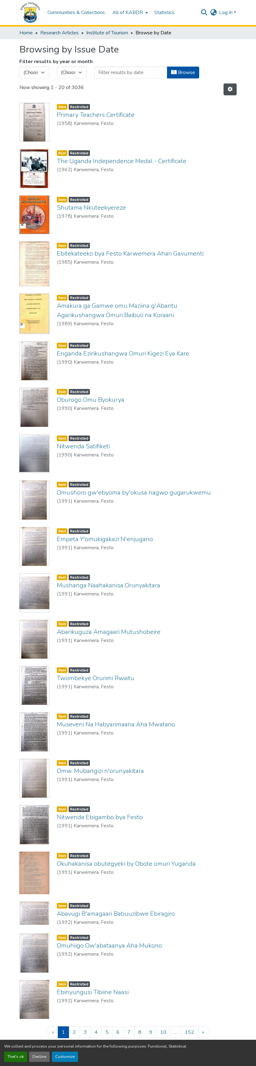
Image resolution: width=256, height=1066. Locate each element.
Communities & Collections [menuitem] (76, 12)
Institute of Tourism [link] (107, 32)
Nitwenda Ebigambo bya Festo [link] (100, 817)
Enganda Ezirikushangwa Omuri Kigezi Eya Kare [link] (123, 353)
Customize (65, 1056)
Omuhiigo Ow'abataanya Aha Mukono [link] (109, 945)
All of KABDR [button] (127, 12)
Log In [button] (226, 12)
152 (189, 1032)
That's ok (15, 1056)
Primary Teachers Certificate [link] (96, 115)
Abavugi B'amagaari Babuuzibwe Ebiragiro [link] (116, 913)
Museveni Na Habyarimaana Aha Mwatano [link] (116, 724)
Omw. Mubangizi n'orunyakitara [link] (100, 771)
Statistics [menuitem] (164, 12)
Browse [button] (186, 72)
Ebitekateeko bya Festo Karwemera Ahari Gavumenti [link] (130, 253)
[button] (30, 12)
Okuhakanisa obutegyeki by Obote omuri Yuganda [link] (126, 863)
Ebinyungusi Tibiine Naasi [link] (93, 992)
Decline (39, 1056)
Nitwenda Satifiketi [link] (83, 446)
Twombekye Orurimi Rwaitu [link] (95, 678)
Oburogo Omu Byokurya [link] (90, 400)
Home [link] (26, 32)
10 (163, 1032)
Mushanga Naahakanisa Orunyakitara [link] (108, 585)
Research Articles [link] (59, 32)
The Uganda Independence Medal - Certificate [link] (121, 161)
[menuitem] (129, 12)
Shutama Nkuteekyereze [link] (91, 207)
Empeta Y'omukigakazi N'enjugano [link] (105, 539)
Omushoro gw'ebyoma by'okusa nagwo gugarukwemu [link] (134, 492)
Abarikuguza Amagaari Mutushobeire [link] (108, 632)
